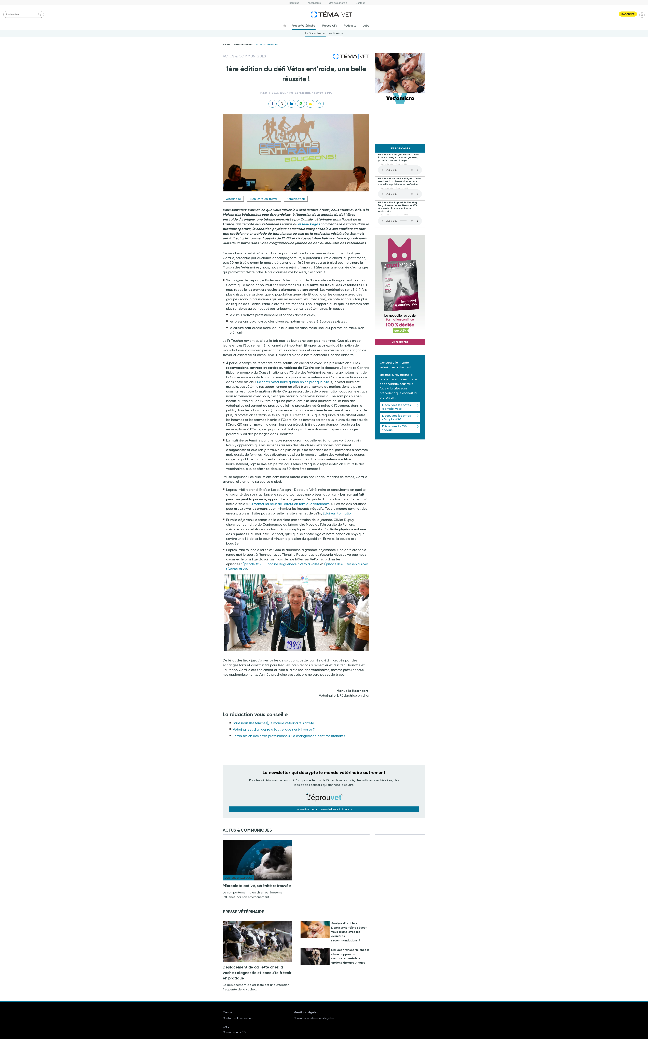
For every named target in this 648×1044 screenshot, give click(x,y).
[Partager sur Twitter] (282, 104)
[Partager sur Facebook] (272, 104)
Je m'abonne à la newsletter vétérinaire (324, 809)
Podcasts (350, 25)
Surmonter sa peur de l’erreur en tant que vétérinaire (289, 504)
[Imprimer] (320, 104)
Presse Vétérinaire (304, 25)
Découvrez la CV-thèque (394, 428)
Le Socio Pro (313, 33)
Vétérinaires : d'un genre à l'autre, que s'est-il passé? (274, 729)
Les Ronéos (335, 33)
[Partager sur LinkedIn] (291, 104)
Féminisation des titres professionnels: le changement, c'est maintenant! (289, 736)
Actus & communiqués (267, 45)
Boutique (294, 2)
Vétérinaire (233, 199)
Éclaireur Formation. (338, 513)
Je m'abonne (400, 341)
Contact (360, 2)
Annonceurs (314, 2)
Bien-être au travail (264, 199)
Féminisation (296, 199)
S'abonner (627, 14)
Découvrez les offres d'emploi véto (396, 406)
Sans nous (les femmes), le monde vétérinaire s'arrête (273, 723)
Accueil (226, 45)
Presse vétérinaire (243, 45)
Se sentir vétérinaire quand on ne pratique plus (293, 382)
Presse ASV (329, 25)
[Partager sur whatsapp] (301, 104)
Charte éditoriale (338, 2)
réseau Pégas (309, 224)
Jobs (366, 25)
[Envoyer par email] (310, 104)
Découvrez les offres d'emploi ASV (396, 417)
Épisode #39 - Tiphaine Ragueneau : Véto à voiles (281, 564)
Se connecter (642, 14)
